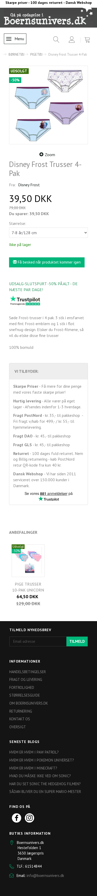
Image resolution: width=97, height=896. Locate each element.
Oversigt (17, 726)
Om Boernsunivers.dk (28, 703)
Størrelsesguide (24, 695)
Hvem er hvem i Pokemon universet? (41, 760)
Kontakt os (19, 718)
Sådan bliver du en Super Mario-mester (45, 791)
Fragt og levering (25, 679)
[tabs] (54, 40)
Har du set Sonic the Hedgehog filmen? (45, 783)
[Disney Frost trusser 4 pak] (48, 105)
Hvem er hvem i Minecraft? (33, 768)
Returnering (20, 711)
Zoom (50, 154)
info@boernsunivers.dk (45, 875)
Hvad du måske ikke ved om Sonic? (40, 775)
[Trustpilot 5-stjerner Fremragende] (25, 300)
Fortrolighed (21, 687)
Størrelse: (17, 223)
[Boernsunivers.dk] (48, 17)
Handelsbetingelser (27, 671)
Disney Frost (29, 184)
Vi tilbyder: (26, 371)
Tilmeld (77, 641)
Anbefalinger (23, 532)
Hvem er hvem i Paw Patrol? (34, 752)
